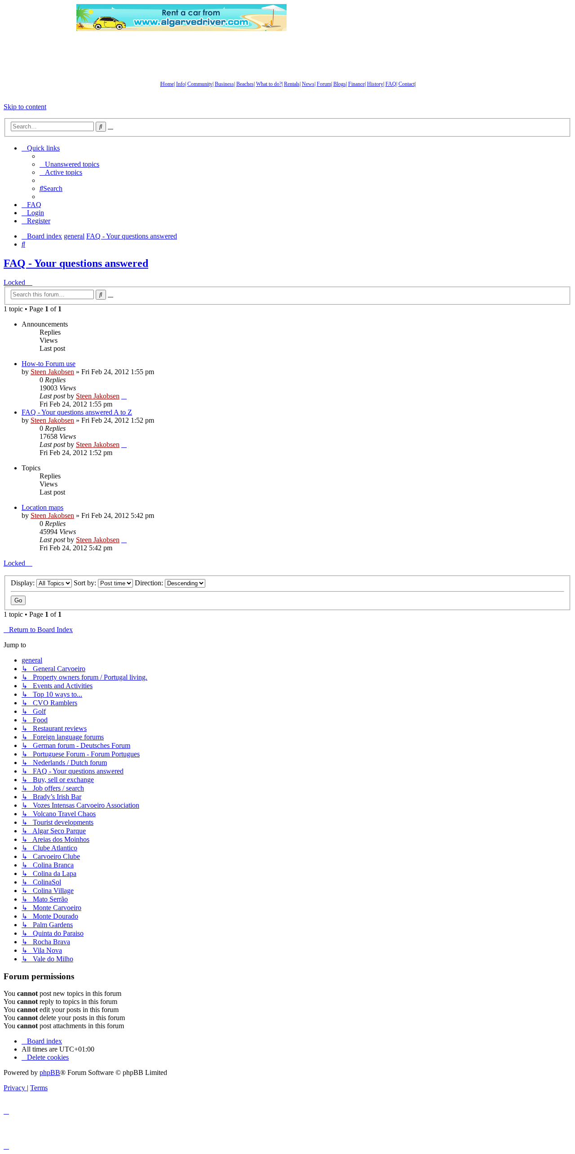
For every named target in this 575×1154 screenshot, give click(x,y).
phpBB (50, 1072)
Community (199, 84)
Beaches (245, 84)
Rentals (292, 84)
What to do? (269, 84)
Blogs (339, 84)
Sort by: (86, 583)
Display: (23, 583)
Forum (324, 84)
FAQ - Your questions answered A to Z (77, 412)
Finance (356, 84)
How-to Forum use (48, 363)
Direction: (150, 583)
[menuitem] (69, 164)
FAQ (390, 84)
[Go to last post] (124, 396)
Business (224, 84)
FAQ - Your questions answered (76, 263)
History (375, 84)
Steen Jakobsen (52, 372)
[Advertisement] (393, 17)
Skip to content (25, 107)
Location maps (42, 507)
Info (180, 84)
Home (167, 84)
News (308, 84)
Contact (406, 84)
